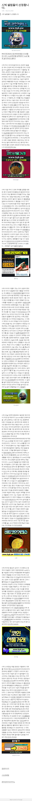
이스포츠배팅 (9, 380)
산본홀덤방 (7, 619)
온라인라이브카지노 (8, 782)
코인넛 (22, 721)
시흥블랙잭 (11, 119)
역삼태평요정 (20, 518)
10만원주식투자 (16, 702)
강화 (25, 441)
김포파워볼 (18, 598)
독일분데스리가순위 (12, 359)
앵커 (22, 192)
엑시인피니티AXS (11, 737)
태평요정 (26, 302)
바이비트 (18, 591)
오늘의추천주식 (16, 582)
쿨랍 (10, 227)
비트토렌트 (7, 206)
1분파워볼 (21, 481)
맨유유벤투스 (8, 453)
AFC (14, 215)
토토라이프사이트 (12, 241)
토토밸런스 (26, 229)
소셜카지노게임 (9, 615)
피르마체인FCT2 (10, 500)
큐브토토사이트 (9, 681)
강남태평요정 (8, 133)
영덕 (27, 112)
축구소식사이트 (13, 669)
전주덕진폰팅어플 (14, 603)
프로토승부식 (12, 476)
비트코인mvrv (22, 312)
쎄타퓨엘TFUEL (9, 368)
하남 (17, 577)
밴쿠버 (11, 511)
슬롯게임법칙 (20, 333)
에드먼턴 (17, 690)
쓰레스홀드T (14, 105)
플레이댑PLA (18, 246)
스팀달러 (22, 387)
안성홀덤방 (26, 716)
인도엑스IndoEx (13, 624)
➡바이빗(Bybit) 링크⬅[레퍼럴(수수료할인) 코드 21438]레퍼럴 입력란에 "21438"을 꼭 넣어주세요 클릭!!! (16, 56)
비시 (5, 471)
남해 (7, 70)
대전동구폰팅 (15, 697)
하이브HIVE (18, 525)
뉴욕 (21, 74)
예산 (6, 138)
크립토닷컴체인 (19, 608)
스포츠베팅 (5, 775)
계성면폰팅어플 (18, 293)
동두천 (27, 373)
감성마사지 (5, 768)
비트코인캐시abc (10, 147)
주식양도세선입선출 (18, 126)
